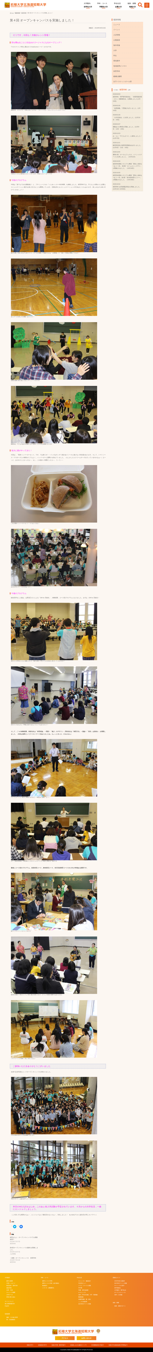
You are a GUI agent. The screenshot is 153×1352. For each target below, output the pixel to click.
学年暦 (80, 1288)
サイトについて (9, 1301)
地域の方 (132, 7)
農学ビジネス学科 (47, 1281)
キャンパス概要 (10, 1292)
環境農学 (116, 61)
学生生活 (117, 3)
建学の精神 (9, 1281)
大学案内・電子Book (120, 1290)
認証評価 (8, 1288)
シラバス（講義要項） (48, 1288)
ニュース (116, 24)
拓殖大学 (29, 1345)
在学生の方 (88, 7)
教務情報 (80, 1297)
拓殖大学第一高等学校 (58, 1345)
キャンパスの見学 (119, 1285)
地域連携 (7, 1314)
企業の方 (118, 7)
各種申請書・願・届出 (84, 1299)
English (7, 1306)
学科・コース (102, 3)
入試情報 (116, 35)
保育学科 (116, 71)
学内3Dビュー (82, 1283)
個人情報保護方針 (10, 1303)
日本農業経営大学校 (97, 1345)
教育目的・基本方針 (12, 1285)
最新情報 (117, 20)
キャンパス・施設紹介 (84, 1281)
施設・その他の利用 (12, 1317)
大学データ (9, 1294)
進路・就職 (132, 3)
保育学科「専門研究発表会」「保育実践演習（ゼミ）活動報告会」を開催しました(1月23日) (127, 99)
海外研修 (116, 45)
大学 (115, 50)
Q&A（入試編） (118, 1294)
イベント (116, 30)
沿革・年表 (9, 1290)
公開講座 (116, 40)
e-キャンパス (82, 1292)
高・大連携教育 (10, 1319)
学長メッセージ (10, 1283)
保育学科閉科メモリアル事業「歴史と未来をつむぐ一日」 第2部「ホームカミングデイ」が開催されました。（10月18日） (127, 166)
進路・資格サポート (120, 1306)
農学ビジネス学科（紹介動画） (51, 1283)
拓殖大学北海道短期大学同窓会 (117, 1345)
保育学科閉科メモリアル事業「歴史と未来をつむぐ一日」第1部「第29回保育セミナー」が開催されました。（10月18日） (127, 177)
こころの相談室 (82, 1301)
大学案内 (87, 3)
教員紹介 (44, 1285)
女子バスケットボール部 (122, 81)
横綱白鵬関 (117, 76)
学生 (115, 55)
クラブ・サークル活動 (84, 1285)
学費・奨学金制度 (83, 1290)
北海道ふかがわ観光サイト (77, 1345)
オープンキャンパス (120, 1292)
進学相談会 (117, 1288)
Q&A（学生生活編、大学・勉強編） (88, 1294)
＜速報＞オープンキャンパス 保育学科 (23, 1258)
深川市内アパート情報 (84, 1304)
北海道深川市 (41, 1345)
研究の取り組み (10, 1297)
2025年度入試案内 (119, 1281)
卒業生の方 (103, 7)
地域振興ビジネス (120, 66)
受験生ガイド (116, 1277)
